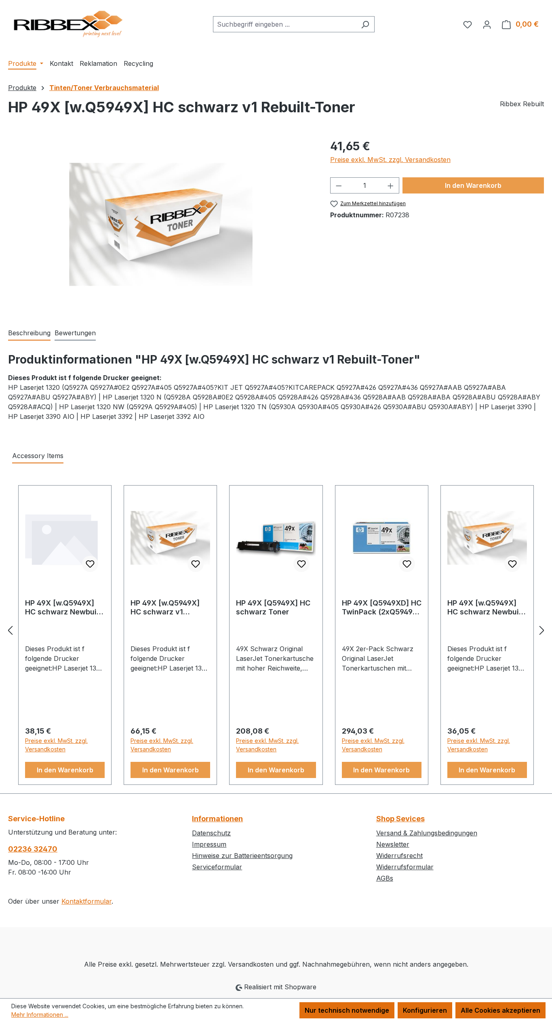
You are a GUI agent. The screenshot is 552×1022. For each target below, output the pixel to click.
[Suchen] (365, 24)
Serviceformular (217, 867)
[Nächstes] (542, 630)
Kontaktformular (86, 901)
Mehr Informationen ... (39, 1014)
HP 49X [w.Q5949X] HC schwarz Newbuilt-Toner (65, 607)
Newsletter (392, 844)
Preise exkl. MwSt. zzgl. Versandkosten (390, 160)
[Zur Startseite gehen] (68, 22)
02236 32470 (32, 849)
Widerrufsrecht (399, 856)
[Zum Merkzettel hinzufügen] (90, 564)
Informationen (217, 818)
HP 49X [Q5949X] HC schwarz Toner (273, 607)
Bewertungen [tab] (75, 333)
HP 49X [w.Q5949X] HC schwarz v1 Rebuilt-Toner (165, 607)
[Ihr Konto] (487, 24)
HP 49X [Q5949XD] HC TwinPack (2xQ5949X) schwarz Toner (381, 607)
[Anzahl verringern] (338, 185)
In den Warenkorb (473, 185)
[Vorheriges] (10, 630)
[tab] (29, 333)
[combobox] (284, 24)
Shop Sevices (400, 818)
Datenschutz (211, 833)
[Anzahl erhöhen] (390, 185)
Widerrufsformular (405, 867)
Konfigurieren (425, 1010)
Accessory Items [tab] (37, 456)
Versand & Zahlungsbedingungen (426, 833)
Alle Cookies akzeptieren (500, 1010)
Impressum (209, 844)
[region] (161, 224)
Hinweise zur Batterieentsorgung (242, 856)
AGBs (384, 878)
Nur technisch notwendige (347, 1010)
